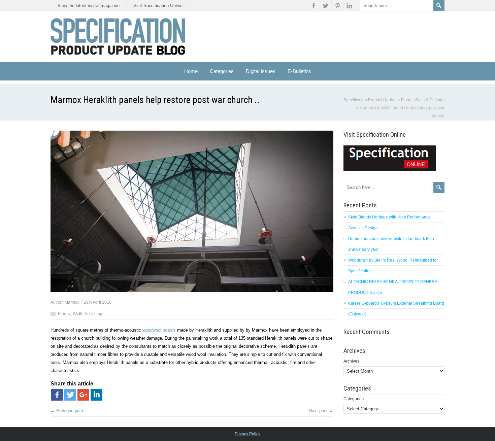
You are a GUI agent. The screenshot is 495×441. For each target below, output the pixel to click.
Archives (351, 361)
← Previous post (67, 410)
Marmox (72, 302)
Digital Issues (260, 71)
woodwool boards (159, 330)
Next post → (321, 410)
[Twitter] (70, 395)
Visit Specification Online (158, 5)
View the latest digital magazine (89, 5)
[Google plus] (83, 395)
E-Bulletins (299, 71)
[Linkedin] (96, 395)
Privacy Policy (247, 434)
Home (191, 71)
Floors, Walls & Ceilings (81, 313)
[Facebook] (57, 395)
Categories (353, 399)
